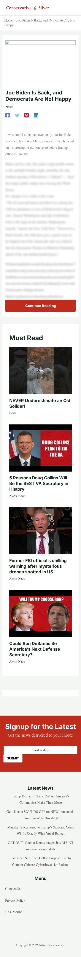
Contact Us (13, 888)
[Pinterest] (26, 114)
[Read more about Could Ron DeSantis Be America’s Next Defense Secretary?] (40, 613)
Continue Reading (40, 306)
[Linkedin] (36, 114)
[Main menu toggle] (71, 8)
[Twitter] (17, 114)
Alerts (13, 496)
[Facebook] (7, 114)
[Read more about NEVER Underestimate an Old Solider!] (40, 370)
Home (8, 20)
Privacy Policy (15, 900)
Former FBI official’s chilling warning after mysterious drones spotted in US (38, 566)
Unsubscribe (13, 911)
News (9, 106)
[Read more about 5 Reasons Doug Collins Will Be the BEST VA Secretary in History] (40, 447)
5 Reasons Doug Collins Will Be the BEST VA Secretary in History (38, 483)
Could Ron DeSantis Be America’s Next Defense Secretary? (34, 649)
